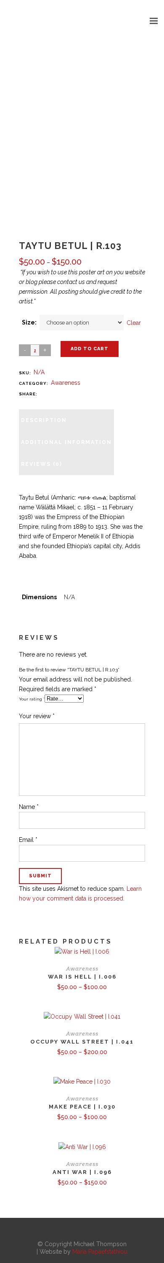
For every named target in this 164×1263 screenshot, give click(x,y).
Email (28, 839)
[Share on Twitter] (51, 393)
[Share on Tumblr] (76, 393)
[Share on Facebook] (43, 393)
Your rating (32, 699)
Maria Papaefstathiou (99, 1251)
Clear (134, 322)
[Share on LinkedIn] (68, 393)
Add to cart (89, 349)
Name (29, 806)
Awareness (65, 382)
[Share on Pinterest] (85, 393)
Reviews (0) (41, 464)
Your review (37, 716)
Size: (29, 322)
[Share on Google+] (60, 393)
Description (44, 420)
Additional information (66, 442)
